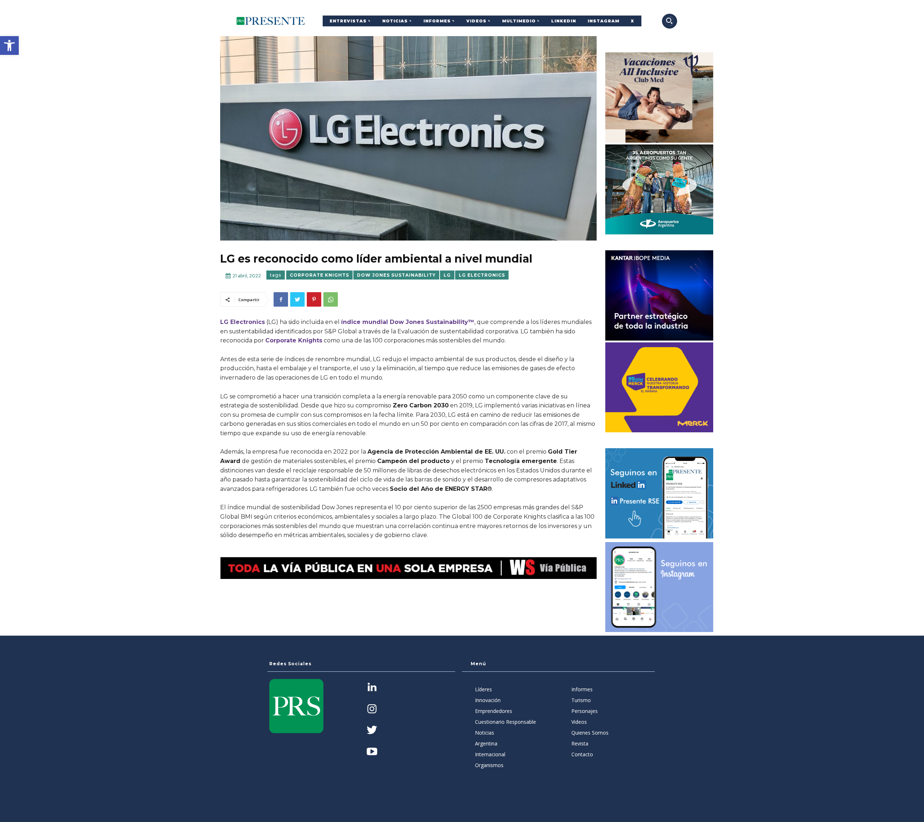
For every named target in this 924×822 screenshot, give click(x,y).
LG (447, 275)
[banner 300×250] (659, 189)
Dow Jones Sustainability (396, 275)
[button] (9, 45)
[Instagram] (372, 709)
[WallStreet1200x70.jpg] (408, 568)
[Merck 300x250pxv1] (659, 387)
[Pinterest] (314, 299)
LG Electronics (482, 275)
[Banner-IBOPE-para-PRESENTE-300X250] (659, 295)
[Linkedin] (372, 688)
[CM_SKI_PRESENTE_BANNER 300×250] (659, 97)
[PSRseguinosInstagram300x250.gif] (659, 587)
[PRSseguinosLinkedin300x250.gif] (659, 493)
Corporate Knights (319, 275)
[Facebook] (281, 299)
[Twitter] (297, 299)
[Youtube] (372, 752)
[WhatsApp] (330, 299)
